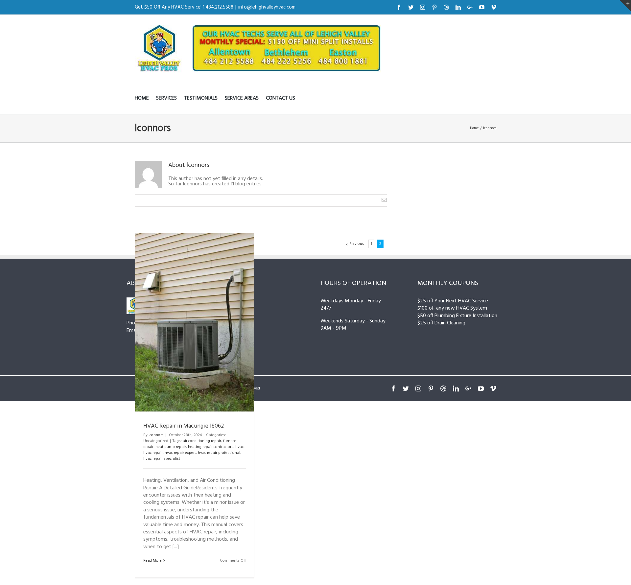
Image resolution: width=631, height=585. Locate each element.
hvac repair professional (219, 453)
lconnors (156, 435)
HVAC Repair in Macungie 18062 (183, 426)
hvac (239, 447)
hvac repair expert (180, 453)
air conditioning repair (202, 441)
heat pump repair (170, 447)
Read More (152, 560)
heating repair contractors (210, 447)
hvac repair (153, 453)
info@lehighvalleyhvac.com (266, 7)
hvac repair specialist (161, 459)
